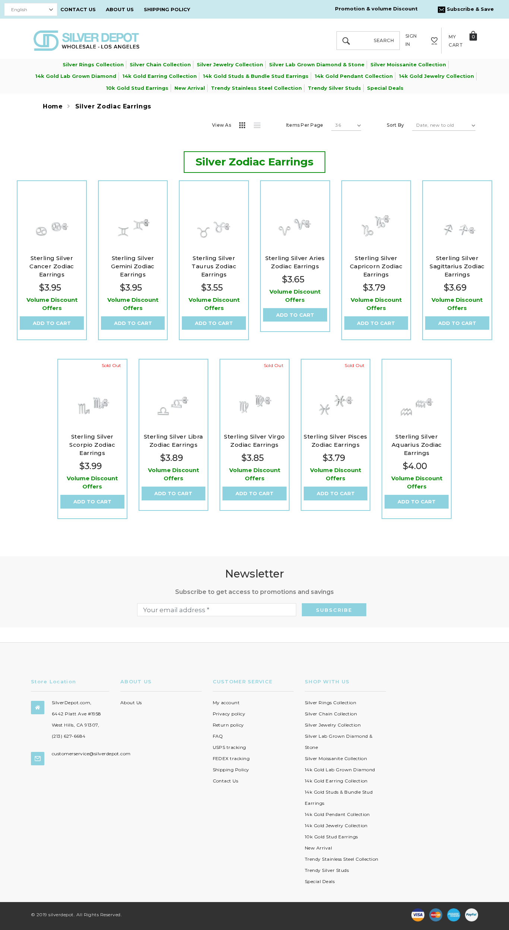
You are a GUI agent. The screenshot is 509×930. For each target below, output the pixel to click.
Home (53, 106)
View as (221, 125)
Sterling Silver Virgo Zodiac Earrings (254, 440)
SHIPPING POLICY (167, 9)
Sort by (395, 125)
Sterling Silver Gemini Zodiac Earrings (132, 266)
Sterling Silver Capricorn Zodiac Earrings (376, 266)
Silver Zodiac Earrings (113, 106)
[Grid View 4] (244, 126)
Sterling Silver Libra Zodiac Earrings (173, 440)
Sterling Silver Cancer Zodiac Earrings (51, 266)
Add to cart (52, 323)
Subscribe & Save (469, 9)
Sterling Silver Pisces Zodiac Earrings (335, 440)
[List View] (260, 126)
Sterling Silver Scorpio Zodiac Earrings (92, 444)
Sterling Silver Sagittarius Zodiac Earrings (457, 266)
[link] (51, 215)
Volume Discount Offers (52, 303)
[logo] (86, 40)
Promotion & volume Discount (376, 9)
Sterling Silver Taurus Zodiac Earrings (214, 266)
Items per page (304, 125)
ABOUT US (120, 9)
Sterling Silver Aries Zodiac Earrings (295, 262)
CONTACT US (78, 9)
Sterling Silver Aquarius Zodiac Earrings (417, 444)
